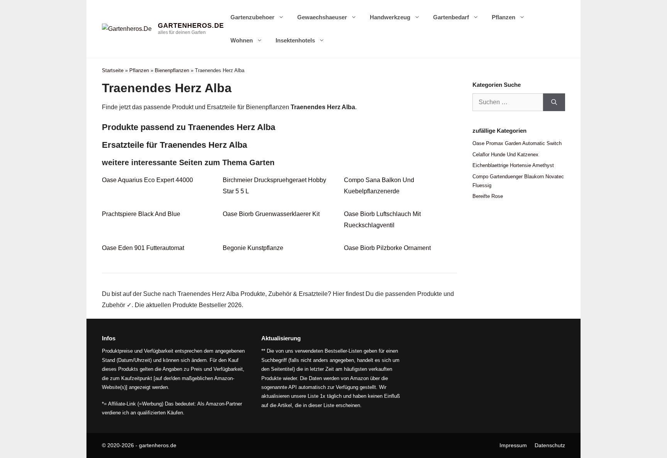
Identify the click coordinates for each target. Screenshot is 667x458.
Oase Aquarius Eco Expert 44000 (147, 180)
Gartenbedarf (451, 17)
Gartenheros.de (191, 25)
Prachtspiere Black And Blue (141, 214)
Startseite (113, 70)
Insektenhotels (295, 40)
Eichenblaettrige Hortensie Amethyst (513, 165)
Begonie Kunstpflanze (253, 248)
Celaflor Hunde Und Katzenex (505, 154)
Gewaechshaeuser (322, 17)
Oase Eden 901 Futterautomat (143, 248)
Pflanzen (503, 17)
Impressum (513, 445)
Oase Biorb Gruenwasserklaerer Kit (271, 214)
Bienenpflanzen (172, 70)
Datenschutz (550, 445)
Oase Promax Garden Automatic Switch (517, 143)
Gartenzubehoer (252, 17)
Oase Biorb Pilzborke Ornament (387, 248)
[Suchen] (554, 102)
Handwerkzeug (390, 17)
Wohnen (241, 40)
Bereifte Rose (487, 196)
